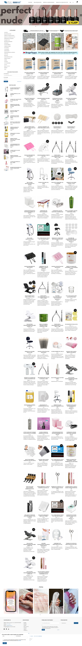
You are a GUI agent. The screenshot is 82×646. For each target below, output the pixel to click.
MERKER (5, 67)
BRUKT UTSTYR (7, 66)
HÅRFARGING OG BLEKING (9, 38)
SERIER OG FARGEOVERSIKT (9, 35)
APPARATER (6, 43)
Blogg (32, 636)
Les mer (58, 629)
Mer (70, 2)
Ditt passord (6, 77)
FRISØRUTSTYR (7, 40)
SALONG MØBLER (7, 44)
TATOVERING (6, 47)
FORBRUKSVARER (7, 46)
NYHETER (6, 32)
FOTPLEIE (6, 61)
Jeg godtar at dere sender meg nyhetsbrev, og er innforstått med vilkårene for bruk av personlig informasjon (50, 627)
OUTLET (5, 64)
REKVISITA (6, 55)
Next (81, 15)
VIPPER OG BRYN (7, 58)
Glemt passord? (19, 81)
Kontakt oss (25, 630)
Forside (25, 622)
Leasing (25, 625)
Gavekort (25, 627)
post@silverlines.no (9, 625)
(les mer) (19, 640)
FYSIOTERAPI (6, 49)
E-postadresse (6, 73)
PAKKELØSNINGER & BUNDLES (9, 52)
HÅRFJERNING (6, 50)
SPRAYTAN (6, 53)
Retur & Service (26, 626)
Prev (1, 15)
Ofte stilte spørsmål (38, 636)
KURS (5, 69)
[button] (4, 601)
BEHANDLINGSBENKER (8, 41)
